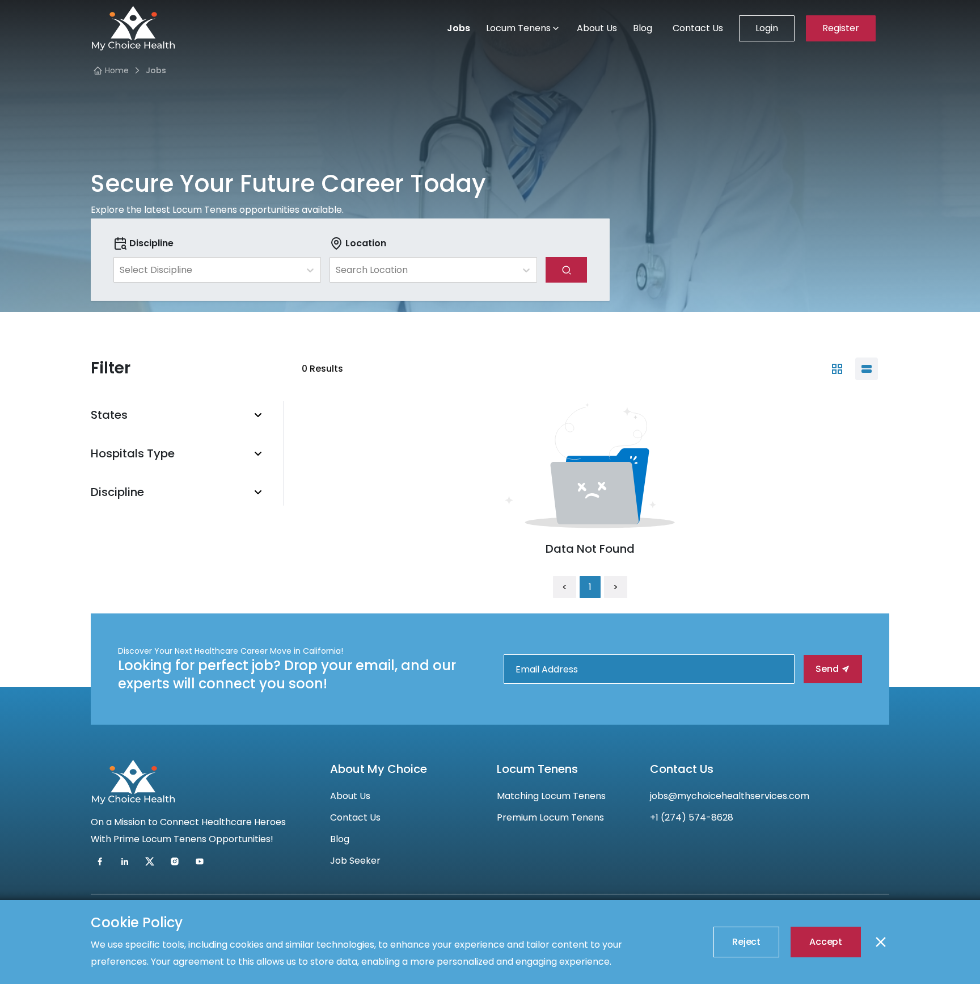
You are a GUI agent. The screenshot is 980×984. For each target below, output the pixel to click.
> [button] (615, 587)
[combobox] (121, 270)
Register (840, 28)
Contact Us (698, 28)
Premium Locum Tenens (550, 817)
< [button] (564, 587)
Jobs (458, 28)
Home (117, 70)
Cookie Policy (137, 922)
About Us (597, 28)
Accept (825, 941)
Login (766, 28)
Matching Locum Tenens (551, 795)
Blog (642, 28)
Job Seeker (355, 860)
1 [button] (590, 587)
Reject (746, 941)
